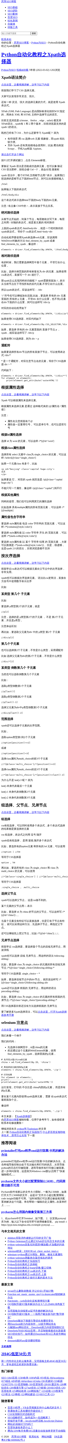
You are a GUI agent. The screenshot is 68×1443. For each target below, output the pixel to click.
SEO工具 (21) (47, 1394)
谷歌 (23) (51, 1391)
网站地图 (47, 1436)
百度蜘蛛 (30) (25, 1384)
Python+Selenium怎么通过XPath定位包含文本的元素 (36, 1241)
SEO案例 (13, 14)
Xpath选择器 (23, 1116)
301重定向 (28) (56, 1384)
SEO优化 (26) (58, 1387)
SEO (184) (6, 1377)
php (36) (41, 1381)
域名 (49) (10, 1381)
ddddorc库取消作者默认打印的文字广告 (29, 1238)
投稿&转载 (22, 70)
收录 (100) (28, 1377)
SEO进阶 (13, 10)
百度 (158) (17, 1377)
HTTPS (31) (11, 1384)
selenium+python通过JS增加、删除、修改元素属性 (35, 1254)
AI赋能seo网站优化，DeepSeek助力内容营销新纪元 (36, 1327)
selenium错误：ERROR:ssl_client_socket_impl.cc (33, 1251)
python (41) (31, 1381)
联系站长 (34, 1436)
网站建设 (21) (32, 1394)
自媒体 (11, 24)
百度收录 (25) (8, 1391)
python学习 (23, 1128)
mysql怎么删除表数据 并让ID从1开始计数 (31, 1291)
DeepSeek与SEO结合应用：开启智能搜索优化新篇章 (37, 1330)
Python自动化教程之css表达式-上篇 (27, 1274)
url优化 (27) (34, 1387)
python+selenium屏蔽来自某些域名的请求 (30, 1257)
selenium (33, 1128)
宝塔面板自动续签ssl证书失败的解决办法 (30, 1310)
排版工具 (13, 27)
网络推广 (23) (38, 1391)
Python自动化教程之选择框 (22, 1264)
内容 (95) (39, 1377)
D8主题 (58, 1436)
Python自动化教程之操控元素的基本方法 (30, 1277)
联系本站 (6, 39)
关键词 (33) (51, 1381)
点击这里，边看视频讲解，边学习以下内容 (25, 84)
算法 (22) (10, 1394)
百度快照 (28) (40, 1384)
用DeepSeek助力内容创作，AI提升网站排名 (32, 1324)
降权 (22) (20, 1394)
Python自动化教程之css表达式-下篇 (27, 1271)
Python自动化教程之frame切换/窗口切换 (29, 1267)
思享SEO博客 (8, 1)
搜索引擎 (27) (21, 1387)
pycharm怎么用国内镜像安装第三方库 (26, 1212)
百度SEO (13, 17)
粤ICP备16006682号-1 (13, 1440)
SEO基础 (13, 7)
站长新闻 (13, 20)
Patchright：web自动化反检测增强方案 (29, 1300)
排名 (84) (49, 1377)
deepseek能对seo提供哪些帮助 (24, 1340)
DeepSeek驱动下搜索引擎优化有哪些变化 (30, 1320)
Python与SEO (38, 42)
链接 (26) (46, 1387)
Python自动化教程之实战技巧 (25, 1132)
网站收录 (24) (23, 1391)
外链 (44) (20, 1381)
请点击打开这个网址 (12, 154)
